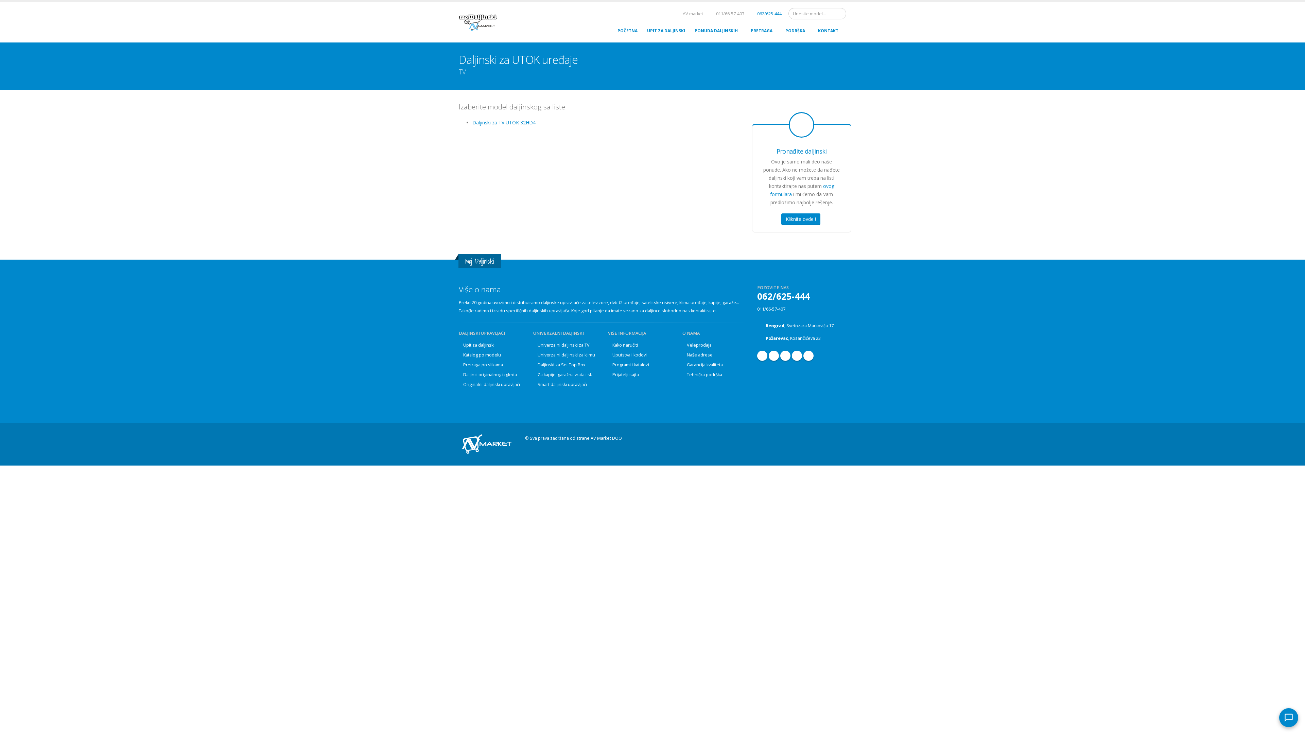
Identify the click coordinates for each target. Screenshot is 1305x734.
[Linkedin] (797, 356)
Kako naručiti (625, 345)
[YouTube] (774, 356)
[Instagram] (785, 356)
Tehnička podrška (704, 375)
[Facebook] (762, 356)
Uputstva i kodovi (629, 355)
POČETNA (627, 31)
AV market (692, 14)
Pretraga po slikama (483, 365)
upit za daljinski (666, 31)
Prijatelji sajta (625, 375)
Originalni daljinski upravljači (491, 384)
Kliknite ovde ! (801, 219)
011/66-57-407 (771, 309)
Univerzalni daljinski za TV (564, 345)
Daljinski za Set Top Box (562, 365)
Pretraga (761, 31)
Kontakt (828, 31)
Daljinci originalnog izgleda (490, 375)
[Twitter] (808, 356)
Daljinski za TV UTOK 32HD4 (504, 122)
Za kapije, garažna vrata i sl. (565, 375)
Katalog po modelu (482, 355)
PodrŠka (795, 31)
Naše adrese (700, 355)
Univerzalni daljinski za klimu (566, 355)
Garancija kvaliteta (705, 365)
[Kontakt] (1288, 717)
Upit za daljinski (478, 345)
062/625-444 (769, 14)
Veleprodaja (699, 345)
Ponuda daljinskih (716, 31)
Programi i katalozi (630, 365)
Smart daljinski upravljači (562, 384)
